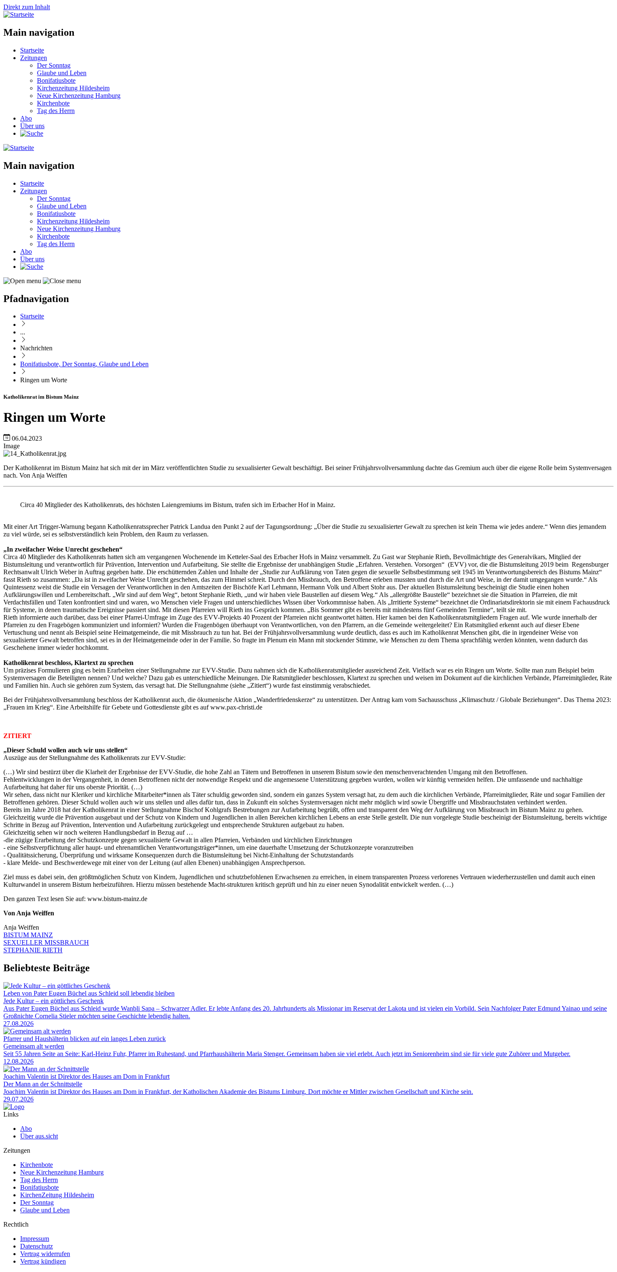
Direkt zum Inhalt (26, 7)
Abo (26, 118)
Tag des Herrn (56, 110)
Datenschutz (36, 1246)
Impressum (34, 1238)
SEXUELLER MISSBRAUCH (46, 942)
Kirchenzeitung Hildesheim (73, 88)
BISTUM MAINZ (28, 934)
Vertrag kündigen (43, 1261)
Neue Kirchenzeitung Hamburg (78, 95)
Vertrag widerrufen (45, 1253)
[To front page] (13, 1106)
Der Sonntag (54, 65)
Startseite (32, 50)
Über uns (32, 125)
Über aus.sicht (39, 1136)
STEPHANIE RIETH (33, 950)
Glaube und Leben (61, 72)
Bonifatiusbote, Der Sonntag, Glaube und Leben (84, 364)
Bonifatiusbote (56, 80)
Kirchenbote (53, 103)
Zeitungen (33, 57)
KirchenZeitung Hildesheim (57, 1194)
